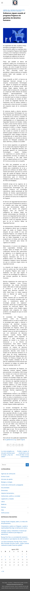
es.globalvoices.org (10, 439)
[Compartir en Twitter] (13, 445)
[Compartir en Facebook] (10, 445)
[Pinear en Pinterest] (19, 445)
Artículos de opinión (7, 479)
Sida (2, 510)
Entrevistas (4, 490)
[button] (2, 3)
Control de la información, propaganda (14, 10)
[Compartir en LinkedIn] (22, 445)
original (23, 439)
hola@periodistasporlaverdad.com (15, 584)
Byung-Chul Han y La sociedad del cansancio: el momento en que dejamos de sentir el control (14, 538)
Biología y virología (6, 482)
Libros (3, 501)
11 (5, 559)
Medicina (3, 504)
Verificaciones (5, 513)
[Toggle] (28, 476)
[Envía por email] (16, 445)
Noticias (3, 507)
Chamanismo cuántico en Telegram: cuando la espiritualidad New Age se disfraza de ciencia (14, 527)
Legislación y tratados (7, 499)
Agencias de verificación (8, 473)
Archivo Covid (5, 476)
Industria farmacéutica (7, 493)
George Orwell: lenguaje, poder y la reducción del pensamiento (14, 522)
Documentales (5, 487)
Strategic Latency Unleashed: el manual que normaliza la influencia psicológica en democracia (13, 532)
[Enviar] (27, 464)
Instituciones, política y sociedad (12, 11)
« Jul (2, 571)
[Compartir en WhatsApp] (7, 445)
